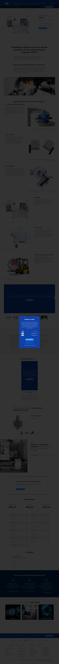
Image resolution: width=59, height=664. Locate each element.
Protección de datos (27, 345)
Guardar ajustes (29, 342)
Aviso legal (32, 345)
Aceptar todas (29, 339)
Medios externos (34, 333)
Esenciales (35, 331)
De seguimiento (34, 335)
